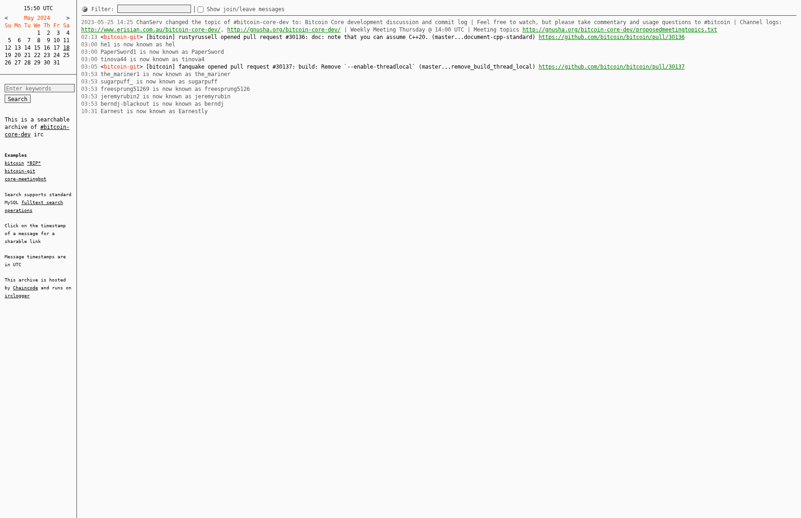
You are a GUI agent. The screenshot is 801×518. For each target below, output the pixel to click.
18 (66, 48)
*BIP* (34, 163)
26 (8, 62)
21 (27, 55)
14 (27, 48)
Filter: (104, 9)
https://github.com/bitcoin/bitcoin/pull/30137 (612, 67)
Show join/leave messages (246, 9)
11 (66, 40)
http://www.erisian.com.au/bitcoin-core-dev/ (151, 29)
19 (8, 55)
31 (56, 62)
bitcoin (14, 163)
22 (37, 55)
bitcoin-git (20, 170)
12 (8, 48)
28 (27, 62)
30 (47, 62)
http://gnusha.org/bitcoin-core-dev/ (284, 29)
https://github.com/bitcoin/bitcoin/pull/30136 (612, 37)
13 (17, 48)
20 (17, 55)
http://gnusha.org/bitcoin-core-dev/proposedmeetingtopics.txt (619, 29)
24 (56, 55)
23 (47, 55)
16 (47, 48)
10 (56, 40)
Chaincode (25, 287)
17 (56, 48)
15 (37, 48)
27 (17, 62)
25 (66, 55)
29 (37, 62)
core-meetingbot (25, 178)
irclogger (17, 295)
